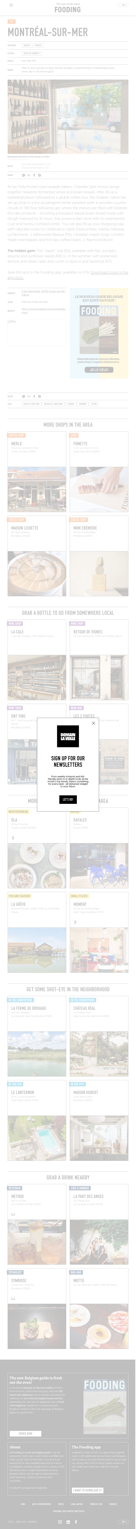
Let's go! (68, 800)
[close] (93, 723)
